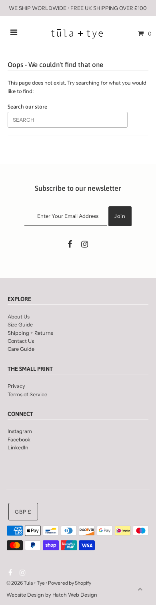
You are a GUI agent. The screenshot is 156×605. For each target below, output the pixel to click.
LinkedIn (18, 448)
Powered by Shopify (69, 583)
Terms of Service (27, 394)
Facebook (19, 440)
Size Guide (20, 325)
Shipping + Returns (30, 333)
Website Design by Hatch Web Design (51, 595)
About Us (19, 317)
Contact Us (21, 341)
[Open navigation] (14, 33)
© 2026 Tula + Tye (25, 583)
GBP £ (23, 512)
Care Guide (21, 349)
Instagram (20, 431)
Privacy (16, 386)
